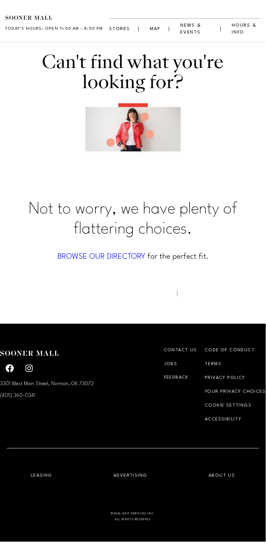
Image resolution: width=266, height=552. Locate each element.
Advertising (130, 475)
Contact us (180, 350)
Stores (119, 29)
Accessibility (223, 419)
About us (222, 475)
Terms (213, 364)
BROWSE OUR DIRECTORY (101, 256)
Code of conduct (230, 350)
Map (155, 29)
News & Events (190, 29)
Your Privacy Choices (235, 391)
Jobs (170, 364)
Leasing (41, 475)
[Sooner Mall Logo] (57, 14)
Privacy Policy (225, 377)
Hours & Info (244, 29)
